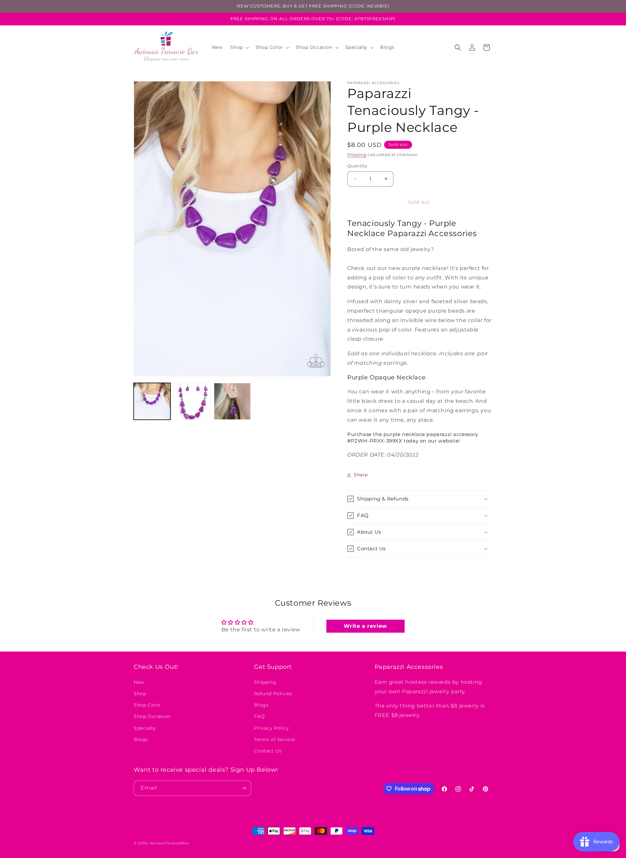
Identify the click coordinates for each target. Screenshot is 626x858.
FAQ (259, 716)
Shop (140, 693)
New (139, 682)
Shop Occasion (152, 716)
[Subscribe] (243, 788)
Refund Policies (273, 693)
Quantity (357, 165)
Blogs (141, 739)
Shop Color (147, 705)
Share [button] (361, 475)
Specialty (145, 728)
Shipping (356, 154)
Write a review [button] (365, 626)
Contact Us (267, 750)
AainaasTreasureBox (169, 843)
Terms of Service (274, 739)
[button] (238, 47)
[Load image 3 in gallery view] (232, 401)
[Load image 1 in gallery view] (152, 401)
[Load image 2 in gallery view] (192, 401)
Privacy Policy (271, 728)
